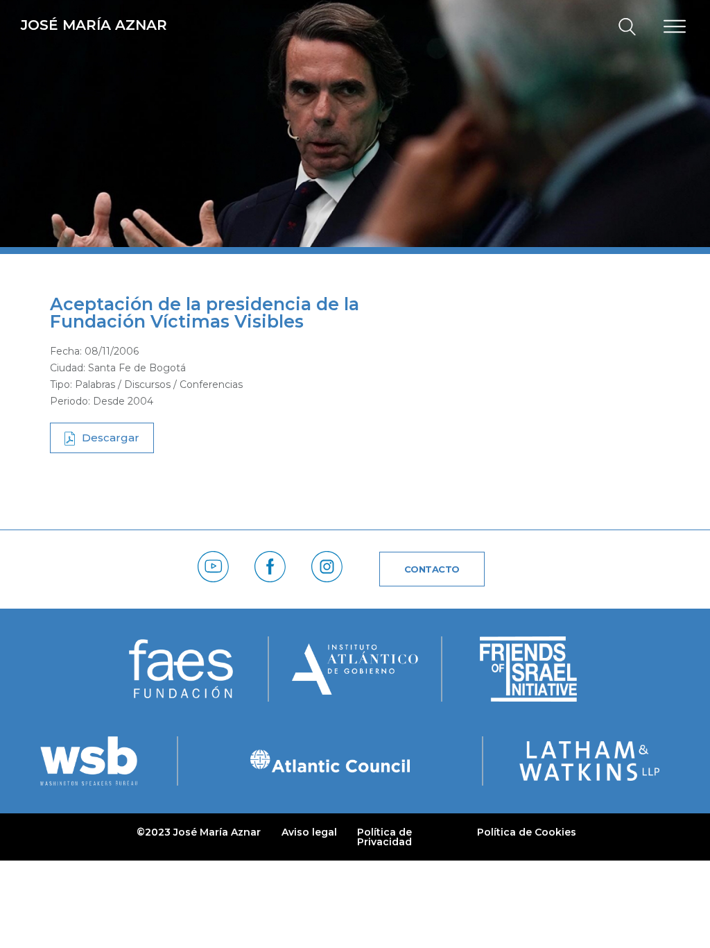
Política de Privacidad (384, 837)
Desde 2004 (123, 401)
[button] (621, 27)
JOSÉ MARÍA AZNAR (94, 25)
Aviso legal (309, 832)
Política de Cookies (526, 832)
